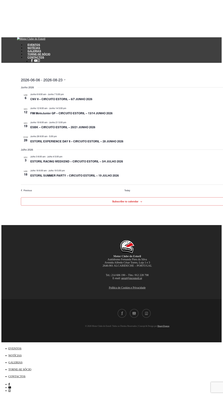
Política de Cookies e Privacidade (127, 287)
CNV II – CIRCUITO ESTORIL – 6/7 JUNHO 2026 (61, 99)
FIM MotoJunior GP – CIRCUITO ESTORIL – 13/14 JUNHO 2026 (71, 113)
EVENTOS (14, 348)
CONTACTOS (16, 376)
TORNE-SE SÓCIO (19, 369)
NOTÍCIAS (15, 355)
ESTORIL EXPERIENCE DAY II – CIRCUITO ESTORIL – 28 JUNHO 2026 (76, 141)
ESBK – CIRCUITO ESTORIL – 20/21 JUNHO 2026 (62, 127)
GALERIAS (15, 362)
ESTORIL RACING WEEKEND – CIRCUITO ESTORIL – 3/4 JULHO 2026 (76, 161)
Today (127, 190)
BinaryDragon (163, 326)
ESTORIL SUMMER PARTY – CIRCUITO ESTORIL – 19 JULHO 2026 (74, 175)
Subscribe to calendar (125, 201)
